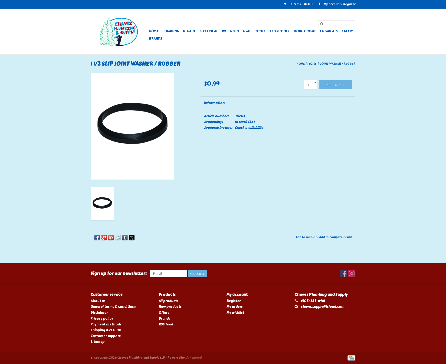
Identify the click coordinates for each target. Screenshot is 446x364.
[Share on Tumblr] (125, 237)
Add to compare (331, 237)
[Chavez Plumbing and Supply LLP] (119, 31)
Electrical (208, 31)
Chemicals (329, 31)
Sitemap (98, 341)
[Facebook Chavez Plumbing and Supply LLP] (343, 273)
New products (170, 306)
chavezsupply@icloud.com (322, 306)
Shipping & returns (106, 330)
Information (214, 103)
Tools (260, 31)
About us (98, 300)
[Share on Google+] (104, 237)
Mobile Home (304, 31)
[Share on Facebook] (97, 237)
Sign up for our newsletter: (119, 273)
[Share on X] (131, 237)
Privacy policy (102, 318)
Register (233, 300)
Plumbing (170, 31)
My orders (234, 306)
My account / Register (339, 4)
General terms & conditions (113, 306)
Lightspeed (193, 358)
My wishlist (235, 312)
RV (224, 31)
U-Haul (189, 31)
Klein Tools (279, 31)
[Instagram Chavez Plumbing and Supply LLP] (351, 273)
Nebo (234, 31)
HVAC (247, 31)
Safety (347, 31)
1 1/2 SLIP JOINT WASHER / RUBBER (331, 64)
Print (348, 237)
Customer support (106, 336)
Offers (164, 312)
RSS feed (166, 324)
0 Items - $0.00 (301, 4)
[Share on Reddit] (118, 237)
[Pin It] (111, 237)
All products (168, 300)
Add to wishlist (306, 237)
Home (153, 31)
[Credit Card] (350, 357)
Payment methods (106, 324)
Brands (155, 38)
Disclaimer (99, 312)
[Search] (321, 24)
